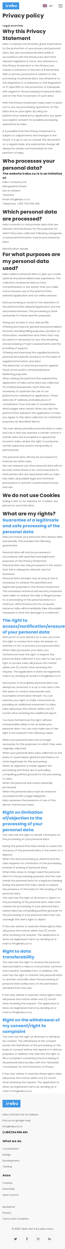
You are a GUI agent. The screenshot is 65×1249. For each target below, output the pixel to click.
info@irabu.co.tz (20, 199)
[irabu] (50, 1239)
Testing (7, 1166)
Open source (10, 1194)
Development (11, 1160)
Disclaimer (8, 1207)
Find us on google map (16, 1120)
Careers (7, 1183)
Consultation (10, 1148)
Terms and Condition (15, 1218)
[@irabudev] (16, 1239)
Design (6, 1154)
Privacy (6, 1212)
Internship (8, 1189)
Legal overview (13, 25)
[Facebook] (27, 1239)
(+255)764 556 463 (15, 1132)
